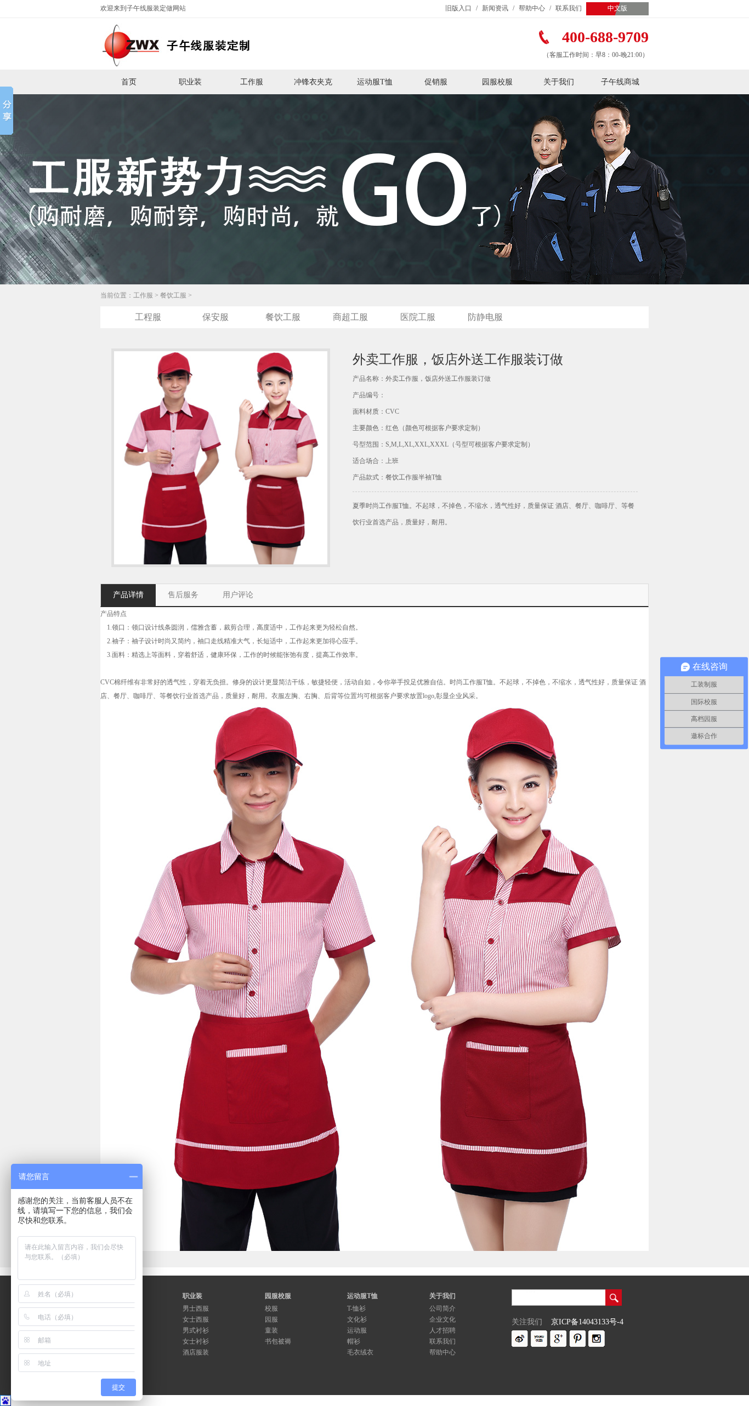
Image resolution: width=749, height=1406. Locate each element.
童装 (271, 1330)
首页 (129, 82)
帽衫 (353, 1341)
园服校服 (497, 82)
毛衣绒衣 (360, 1352)
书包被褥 (278, 1341)
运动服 (357, 1330)
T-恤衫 (356, 1308)
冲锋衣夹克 (313, 82)
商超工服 (350, 317)
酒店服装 (196, 1352)
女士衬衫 (196, 1341)
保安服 (215, 317)
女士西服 (196, 1319)
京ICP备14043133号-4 (587, 1322)
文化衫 (357, 1319)
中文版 (617, 8)
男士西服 (196, 1308)
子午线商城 (620, 82)
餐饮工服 (173, 295)
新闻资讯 (495, 8)
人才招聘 (442, 1330)
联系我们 (568, 8)
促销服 (435, 82)
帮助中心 (532, 8)
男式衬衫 (196, 1330)
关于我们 (558, 82)
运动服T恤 (375, 82)
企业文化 (442, 1319)
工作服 (251, 82)
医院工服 (417, 317)
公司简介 (442, 1308)
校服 (271, 1308)
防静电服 (485, 317)
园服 (271, 1319)
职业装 (190, 82)
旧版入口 (458, 8)
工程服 (148, 317)
